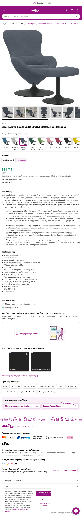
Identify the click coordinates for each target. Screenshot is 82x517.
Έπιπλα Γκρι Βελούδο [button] (47, 386)
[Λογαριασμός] (66, 10)
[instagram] (8, 464)
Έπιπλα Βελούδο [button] (29, 386)
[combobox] (41, 16)
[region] (27, 501)
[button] (6, 144)
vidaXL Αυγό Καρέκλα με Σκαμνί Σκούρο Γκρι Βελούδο (34, 126)
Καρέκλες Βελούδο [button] (9, 392)
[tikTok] (16, 464)
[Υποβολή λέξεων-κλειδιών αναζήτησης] (77, 16)
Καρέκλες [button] (61, 386)
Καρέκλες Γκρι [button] (72, 386)
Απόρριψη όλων (45, 499)
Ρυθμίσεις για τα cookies (45, 504)
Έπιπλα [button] (5, 386)
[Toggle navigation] (4, 10)
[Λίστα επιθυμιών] (72, 10)
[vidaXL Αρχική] (35, 10)
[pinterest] (12, 464)
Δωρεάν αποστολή (44, 3)
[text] (7, 170)
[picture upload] (57, 333)
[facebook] (3, 464)
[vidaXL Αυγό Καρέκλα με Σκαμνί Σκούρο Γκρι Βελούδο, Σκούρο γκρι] (41, 67)
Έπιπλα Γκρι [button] (16, 386)
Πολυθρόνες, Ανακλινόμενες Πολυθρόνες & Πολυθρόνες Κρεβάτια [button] (49, 392)
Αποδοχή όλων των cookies (44, 493)
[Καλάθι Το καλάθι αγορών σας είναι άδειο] (78, 10)
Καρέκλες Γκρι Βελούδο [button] (27, 392)
